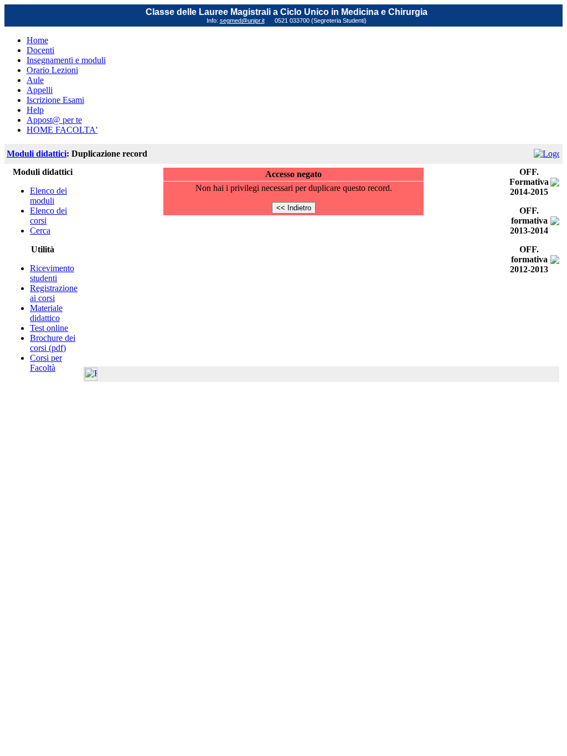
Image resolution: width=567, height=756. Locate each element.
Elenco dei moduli (48, 195)
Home (37, 40)
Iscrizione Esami (55, 100)
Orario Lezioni (52, 70)
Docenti (40, 50)
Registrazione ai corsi (54, 293)
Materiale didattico (46, 313)
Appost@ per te (54, 120)
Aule (35, 80)
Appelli (40, 90)
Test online (49, 328)
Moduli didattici (36, 153)
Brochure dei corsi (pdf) (52, 343)
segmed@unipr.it (242, 20)
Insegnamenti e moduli (66, 60)
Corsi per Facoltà (46, 362)
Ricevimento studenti (52, 273)
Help (35, 110)
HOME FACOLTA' (62, 129)
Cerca (40, 230)
